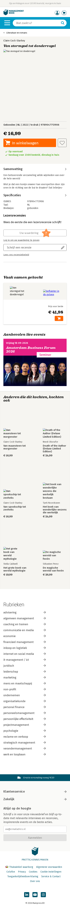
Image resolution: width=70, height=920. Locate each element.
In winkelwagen (25, 143)
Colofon (10, 871)
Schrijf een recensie (19, 247)
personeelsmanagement (18, 713)
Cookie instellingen (50, 871)
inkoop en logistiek (15, 648)
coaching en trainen (15, 624)
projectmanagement (16, 724)
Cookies (33, 871)
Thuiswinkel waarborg (21, 867)
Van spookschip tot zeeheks (14, 508)
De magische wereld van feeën (53, 569)
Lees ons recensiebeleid (16, 254)
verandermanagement (17, 748)
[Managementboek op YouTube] (35, 894)
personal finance (13, 707)
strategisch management (19, 742)
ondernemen (11, 695)
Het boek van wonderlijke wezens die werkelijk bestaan (55, 509)
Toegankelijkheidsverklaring (22, 876)
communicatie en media (18, 630)
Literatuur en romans (16, 32)
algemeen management (18, 618)
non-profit (9, 689)
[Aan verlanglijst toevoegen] (62, 143)
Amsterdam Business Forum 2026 (31, 350)
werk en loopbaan (14, 754)
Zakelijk (8, 799)
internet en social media (18, 653)
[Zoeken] (62, 23)
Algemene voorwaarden (49, 867)
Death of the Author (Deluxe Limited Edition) (54, 448)
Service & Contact (50, 876)
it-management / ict (16, 659)
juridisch (8, 665)
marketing (9, 677)
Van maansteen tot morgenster (14, 447)
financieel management (18, 642)
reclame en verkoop (15, 736)
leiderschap (10, 671)
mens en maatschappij (17, 683)
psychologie (10, 730)
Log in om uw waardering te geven (21, 240)
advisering (9, 612)
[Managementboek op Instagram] (43, 894)
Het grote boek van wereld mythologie (14, 569)
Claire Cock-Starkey (14, 40)
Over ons (35, 881)
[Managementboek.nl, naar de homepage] (13, 14)
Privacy (22, 871)
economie (9, 636)
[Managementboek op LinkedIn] (26, 894)
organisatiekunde (14, 701)
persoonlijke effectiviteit (18, 719)
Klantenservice (14, 791)
